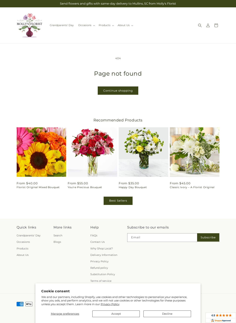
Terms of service (100, 281)
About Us (23, 255)
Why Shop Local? (101, 248)
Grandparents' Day (29, 235)
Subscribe (208, 237)
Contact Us (97, 242)
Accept (116, 313)
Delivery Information (103, 255)
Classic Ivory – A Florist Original (192, 187)
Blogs (57, 242)
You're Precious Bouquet (85, 187)
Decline (167, 313)
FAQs (93, 235)
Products (22, 248)
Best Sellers (118, 200)
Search (57, 235)
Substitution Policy (102, 274)
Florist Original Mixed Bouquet (38, 187)
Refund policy (99, 267)
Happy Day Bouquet (133, 187)
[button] (86, 25)
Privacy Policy (110, 304)
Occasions (23, 242)
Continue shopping (118, 90)
